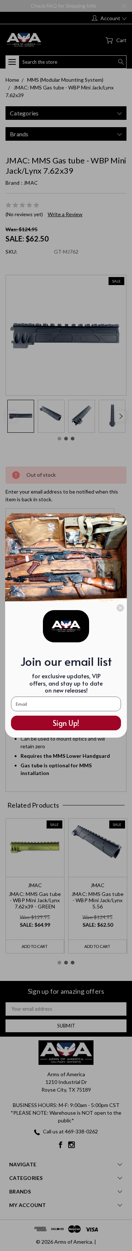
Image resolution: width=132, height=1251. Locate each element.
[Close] (120, 608)
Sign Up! (66, 723)
